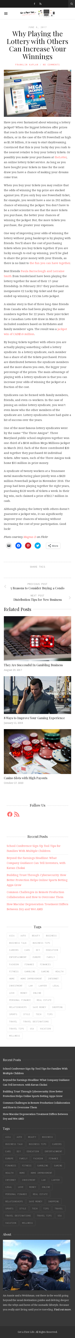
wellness (14, 1036)
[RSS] (40, 4)
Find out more (62, 1309)
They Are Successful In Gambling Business (33, 665)
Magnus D (29, 537)
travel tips (16, 1029)
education (52, 950)
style (26, 1014)
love (12, 993)
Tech (38, 1014)
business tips (41, 943)
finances (45, 964)
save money (39, 1007)
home (12, 978)
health (59, 971)
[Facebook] (35, 4)
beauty (36, 936)
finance (29, 964)
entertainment (18, 957)
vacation (45, 1029)
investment (16, 986)
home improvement (31, 978)
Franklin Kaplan (26, 64)
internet (53, 978)
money (24, 993)
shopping (57, 1007)
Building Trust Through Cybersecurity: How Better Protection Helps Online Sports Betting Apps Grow (37, 880)
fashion (14, 964)
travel (13, 1021)
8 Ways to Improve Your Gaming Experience (34, 718)
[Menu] (6, 14)
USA (32, 1029)
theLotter (61, 157)
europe (37, 957)
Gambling (30, 971)
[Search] (71, 4)
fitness (14, 971)
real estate (44, 1000)
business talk (18, 943)
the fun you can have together (50, 263)
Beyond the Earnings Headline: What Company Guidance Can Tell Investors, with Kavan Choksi (36, 863)
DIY (38, 950)
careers (14, 950)
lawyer (43, 986)
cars (27, 950)
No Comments (51, 64)
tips (50, 1014)
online (37, 993)
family (51, 957)
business (51, 936)
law (31, 986)
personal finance (20, 1000)
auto (23, 936)
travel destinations (36, 1021)
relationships (18, 1007)
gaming (45, 971)
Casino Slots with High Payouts (25, 778)
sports (13, 1014)
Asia (12, 936)
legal (56, 986)
